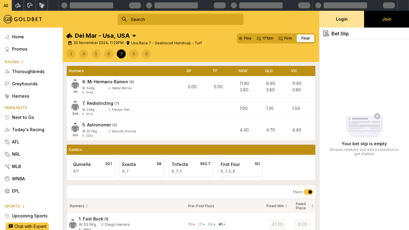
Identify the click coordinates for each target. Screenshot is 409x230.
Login (342, 19)
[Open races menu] (134, 36)
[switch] (308, 192)
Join (386, 19)
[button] (6, 5)
